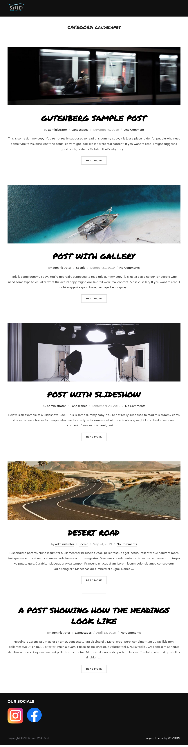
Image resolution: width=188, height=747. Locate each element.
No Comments (129, 268)
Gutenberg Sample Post (93, 117)
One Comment (134, 130)
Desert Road (94, 532)
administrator (57, 130)
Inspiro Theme (155, 738)
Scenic (80, 268)
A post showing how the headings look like (94, 615)
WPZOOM (174, 738)
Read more (96, 160)
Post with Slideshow (94, 394)
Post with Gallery (94, 255)
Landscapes (80, 130)
